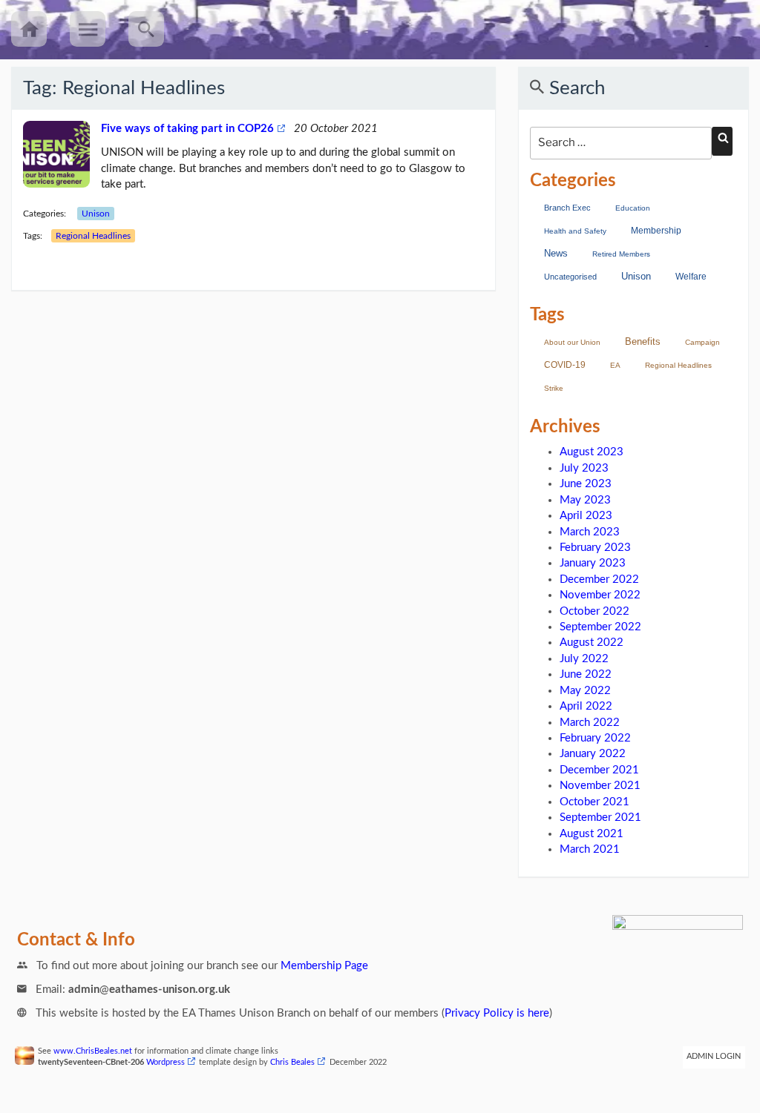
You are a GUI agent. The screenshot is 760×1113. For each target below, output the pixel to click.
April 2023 (586, 515)
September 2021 (600, 817)
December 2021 (599, 770)
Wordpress (165, 1062)
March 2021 (590, 849)
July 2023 (584, 468)
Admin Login (714, 1056)
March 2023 (590, 532)
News (556, 253)
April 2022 (586, 706)
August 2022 (591, 642)
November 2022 (600, 595)
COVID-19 (565, 365)
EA (615, 365)
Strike (553, 388)
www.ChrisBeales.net (92, 1051)
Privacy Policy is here (497, 1013)
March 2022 (590, 722)
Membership (656, 230)
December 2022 (599, 579)
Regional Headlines (93, 235)
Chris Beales (292, 1062)
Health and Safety (575, 231)
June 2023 (586, 483)
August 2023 (591, 452)
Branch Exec (567, 207)
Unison (96, 213)
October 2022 (594, 611)
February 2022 (595, 738)
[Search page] (146, 29)
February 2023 (595, 547)
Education (632, 208)
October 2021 (594, 801)
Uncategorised (570, 276)
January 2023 (593, 563)
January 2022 (593, 753)
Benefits (643, 341)
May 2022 (585, 690)
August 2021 (591, 833)
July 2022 (584, 658)
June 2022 (586, 674)
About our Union (572, 342)
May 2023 (585, 500)
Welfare (691, 276)
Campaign (702, 342)
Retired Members (621, 254)
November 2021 (600, 785)
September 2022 (600, 627)
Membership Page (324, 965)
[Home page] (29, 29)
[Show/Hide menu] (87, 29)
